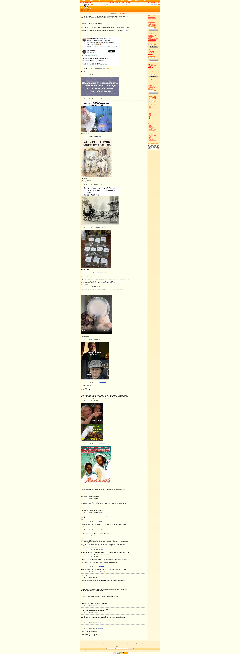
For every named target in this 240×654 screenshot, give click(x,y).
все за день (150, 21)
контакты (88, 650)
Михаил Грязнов (151, 139)
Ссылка (90, 272)
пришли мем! (153, 59)
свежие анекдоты (151, 17)
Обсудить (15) (91, 227)
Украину (150, 120)
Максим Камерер (152, 130)
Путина (150, 108)
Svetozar (100, 184)
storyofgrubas (151, 128)
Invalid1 (99, 638)
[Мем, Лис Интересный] (92, 422)
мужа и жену (151, 111)
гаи (149, 116)
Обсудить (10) (91, 68)
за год (154, 22)
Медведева (151, 109)
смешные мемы (151, 51)
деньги (82, 598)
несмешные (150, 37)
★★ (104, 19)
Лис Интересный (102, 443)
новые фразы (150, 64)
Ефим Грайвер (100, 628)
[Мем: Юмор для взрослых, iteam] (96, 116)
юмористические (151, 36)
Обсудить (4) (91, 521)
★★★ (106, 33)
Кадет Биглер (151, 132)
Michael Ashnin (101, 33)
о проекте (92, 650)
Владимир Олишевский (153, 129)
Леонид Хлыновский (152, 135)
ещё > (158, 148)
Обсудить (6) (91, 382)
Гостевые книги (127, 2)
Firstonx (100, 600)
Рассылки (116, 2)
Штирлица (150, 107)
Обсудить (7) (91, 184)
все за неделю (155, 38)
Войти (153, 2)
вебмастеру (97, 650)
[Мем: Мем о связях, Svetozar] (96, 158)
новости (101, 650)
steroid (150, 136)
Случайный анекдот (153, 143)
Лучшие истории (152, 123)
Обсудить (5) (91, 98)
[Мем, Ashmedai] (100, 86)
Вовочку (150, 106)
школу (150, 110)
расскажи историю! (153, 46)
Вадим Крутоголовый (152, 140)
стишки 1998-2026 (151, 87)
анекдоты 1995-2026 (151, 24)
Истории (91, 0)
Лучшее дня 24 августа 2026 (85, 2)
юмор (82, 527)
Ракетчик (150, 126)
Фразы (106, 0)
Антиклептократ (104, 227)
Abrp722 (150, 137)
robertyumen (151, 138)
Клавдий (100, 521)
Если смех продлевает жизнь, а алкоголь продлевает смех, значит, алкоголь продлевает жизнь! (153, 147)
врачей (150, 115)
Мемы (99, 0)
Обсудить (90, 535)
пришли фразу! (154, 76)
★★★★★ (107, 68)
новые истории (151, 34)
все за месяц (150, 22)
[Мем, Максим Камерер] (100, 51)
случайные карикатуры (152, 98)
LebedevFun (101, 512)
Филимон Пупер (151, 127)
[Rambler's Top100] (114, 653)
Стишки (114, 0)
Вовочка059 (99, 286)
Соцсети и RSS (121, 2)
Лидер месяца (125, 13)
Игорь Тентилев (101, 592)
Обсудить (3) (91, 74)
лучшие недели (151, 52)
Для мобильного (111, 2)
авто (149, 118)
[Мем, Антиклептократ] (100, 206)
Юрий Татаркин (100, 622)
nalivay (150, 133)
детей (150, 114)
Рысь (101, 571)
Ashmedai (101, 19)
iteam (100, 136)
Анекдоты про (151, 104)
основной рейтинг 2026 (152, 23)
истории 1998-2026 (151, 41)
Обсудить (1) (91, 600)
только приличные (151, 20)
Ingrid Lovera (101, 549)
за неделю (154, 21)
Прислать (137, 0)
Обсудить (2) (91, 136)
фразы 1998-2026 (151, 70)
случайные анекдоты (152, 25)
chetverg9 (150, 134)
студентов (150, 119)
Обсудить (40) (91, 19)
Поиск (145, 0)
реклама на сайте (83, 650)
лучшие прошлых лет (152, 18)
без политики (150, 19)
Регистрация (157, 2)
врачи (82, 519)
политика (86, 284)
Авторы (130, 0)
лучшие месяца (151, 53)
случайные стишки (151, 88)
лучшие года (150, 54)
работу (150, 117)
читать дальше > (113, 282)
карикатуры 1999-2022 (152, 97)
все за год (154, 39)
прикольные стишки (152, 81)
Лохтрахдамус (101, 566)
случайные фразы (151, 71)
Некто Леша (151, 131)
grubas (150, 125)
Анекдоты (84, 0)
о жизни (82, 284)
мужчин (150, 113)
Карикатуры (122, 0)
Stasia (100, 339)
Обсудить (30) (91, 33)
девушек (150, 112)
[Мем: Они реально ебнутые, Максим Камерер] (96, 249)
